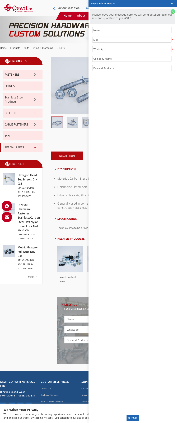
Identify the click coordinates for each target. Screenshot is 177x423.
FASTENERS (12, 74)
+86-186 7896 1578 (69, 8)
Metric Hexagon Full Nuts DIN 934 (28, 251)
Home (68, 16)
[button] (132, 3)
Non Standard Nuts (67, 279)
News (84, 395)
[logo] (18, 5)
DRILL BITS (11, 113)
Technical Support (49, 395)
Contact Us (46, 388)
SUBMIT (132, 418)
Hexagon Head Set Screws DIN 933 (28, 179)
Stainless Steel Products (14, 99)
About (81, 16)
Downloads (86, 401)
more (31, 277)
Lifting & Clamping (42, 48)
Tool (7, 136)
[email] (7, 217)
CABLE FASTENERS (16, 124)
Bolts (26, 48)
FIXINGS (10, 86)
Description (67, 155)
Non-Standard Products (52, 401)
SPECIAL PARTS (14, 147)
